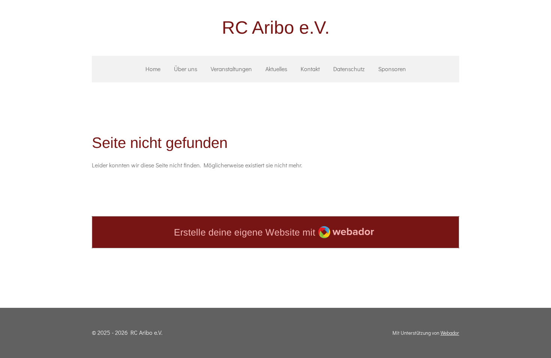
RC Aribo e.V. (275, 27)
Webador (449, 333)
